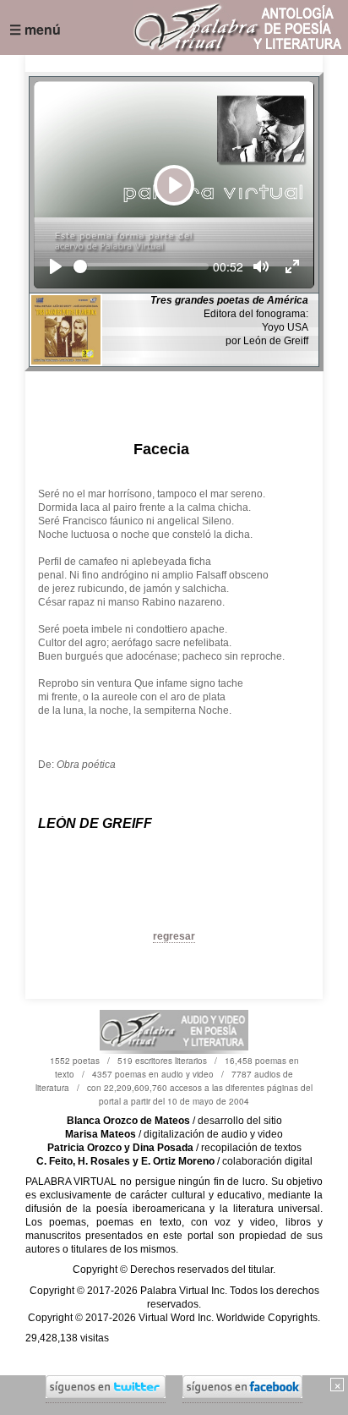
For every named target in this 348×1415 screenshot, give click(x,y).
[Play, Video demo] (55, 266)
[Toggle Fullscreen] (292, 266)
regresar (174, 936)
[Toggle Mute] (261, 266)
